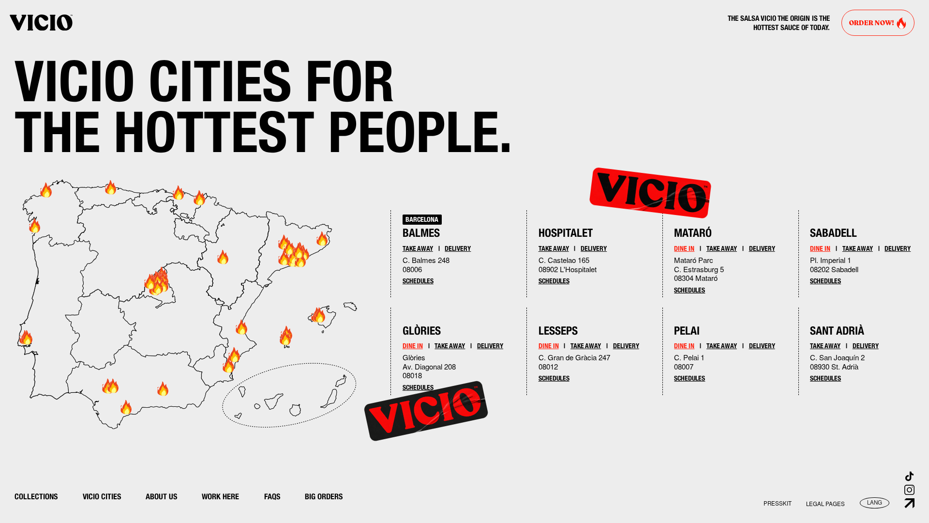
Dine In (413, 346)
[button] (825, 503)
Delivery (458, 248)
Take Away (418, 248)
